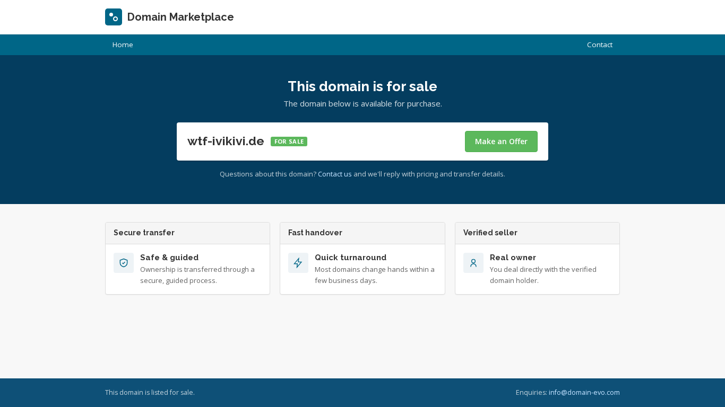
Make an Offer (501, 141)
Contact (599, 44)
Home (123, 44)
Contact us (335, 174)
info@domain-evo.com (584, 392)
